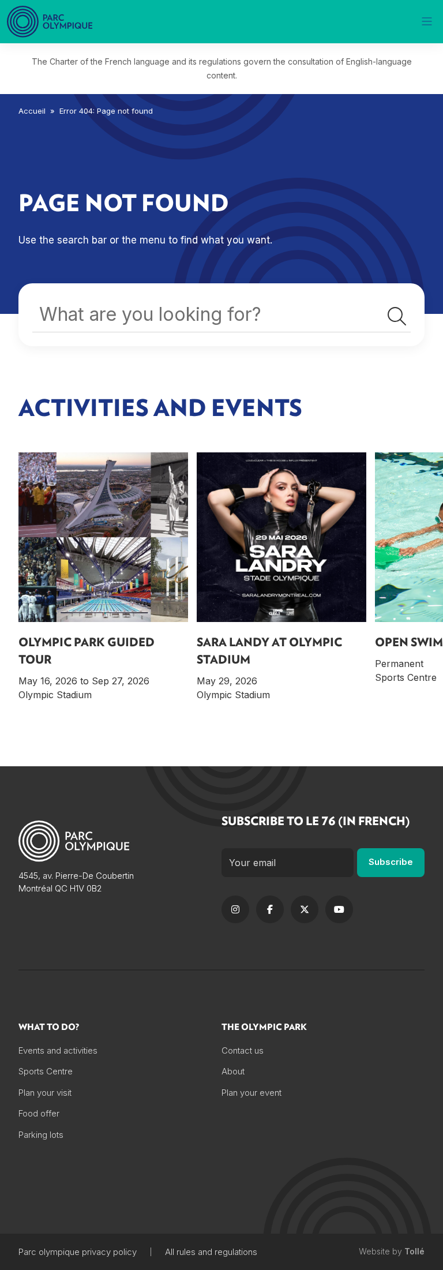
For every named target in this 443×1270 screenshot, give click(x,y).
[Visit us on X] (304, 909)
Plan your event (251, 1092)
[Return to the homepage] (51, 21)
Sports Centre (45, 1071)
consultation (310, 61)
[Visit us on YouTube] (339, 909)
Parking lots (40, 1134)
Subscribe (391, 861)
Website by (392, 1251)
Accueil (32, 110)
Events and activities (57, 1050)
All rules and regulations (211, 1251)
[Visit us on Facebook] (270, 909)
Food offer (38, 1113)
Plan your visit (45, 1092)
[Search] (396, 316)
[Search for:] (221, 317)
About (233, 1071)
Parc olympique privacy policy (77, 1251)
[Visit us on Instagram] (235, 909)
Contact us (243, 1050)
